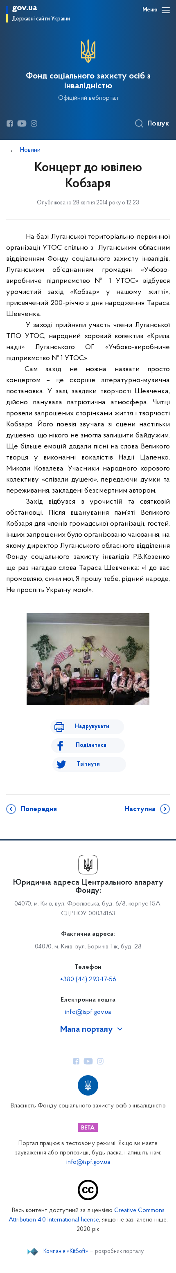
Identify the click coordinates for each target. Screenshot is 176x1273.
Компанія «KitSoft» (65, 1252)
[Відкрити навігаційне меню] (166, 10)
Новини (30, 150)
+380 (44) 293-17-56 (88, 979)
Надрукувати (92, 727)
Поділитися (91, 745)
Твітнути (88, 764)
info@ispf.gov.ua (88, 1012)
